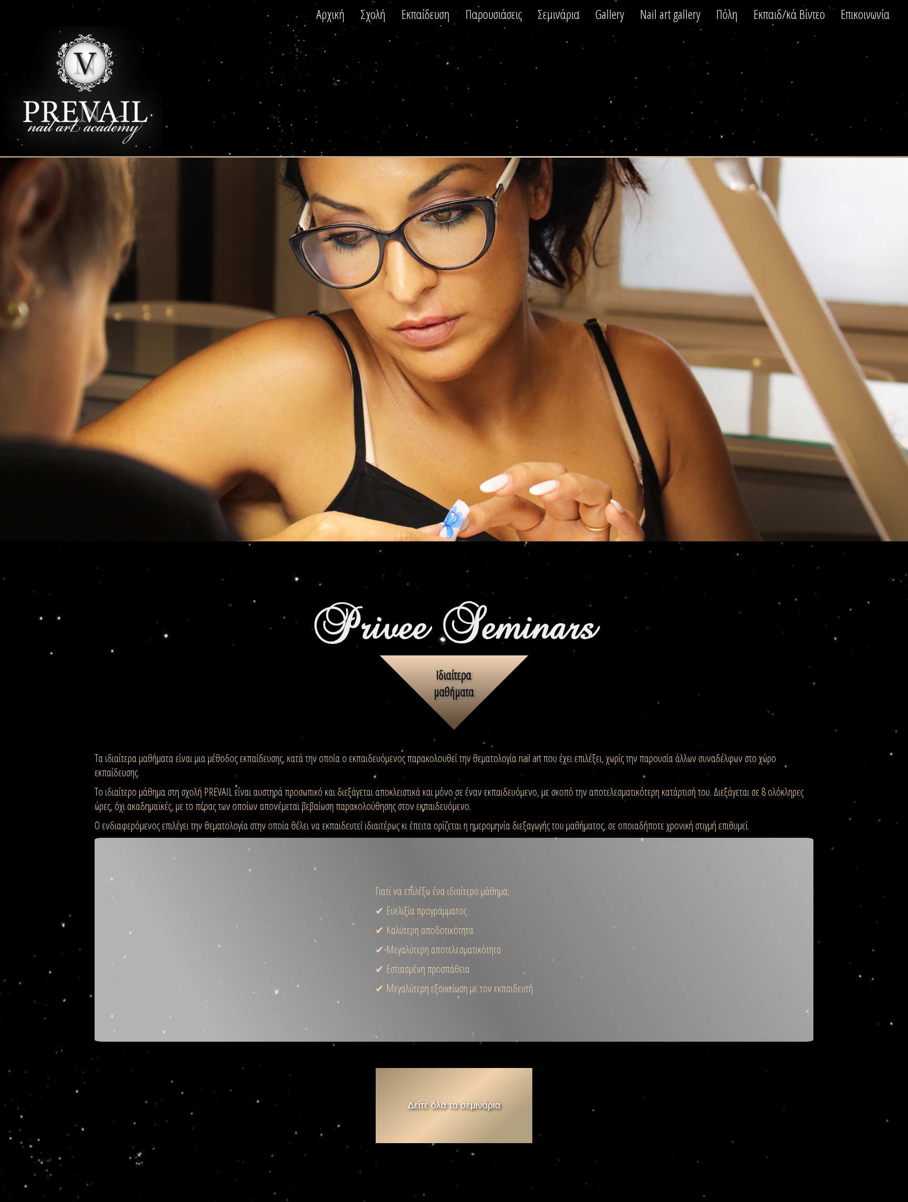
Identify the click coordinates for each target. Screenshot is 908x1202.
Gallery (609, 14)
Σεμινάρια (559, 14)
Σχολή (373, 14)
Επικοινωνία (865, 14)
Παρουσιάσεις (494, 14)
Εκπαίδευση (425, 14)
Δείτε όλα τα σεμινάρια (454, 1105)
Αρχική (330, 14)
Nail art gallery (670, 14)
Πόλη (727, 14)
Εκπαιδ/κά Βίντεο (789, 14)
